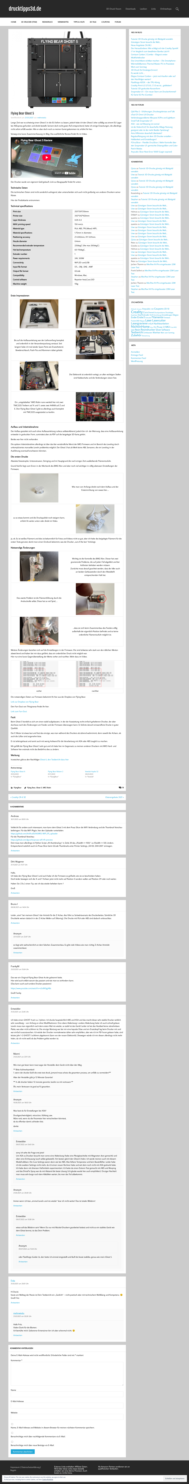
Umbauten (148, 332)
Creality (137, 311)
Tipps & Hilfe (79, 22)
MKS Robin (47, 787)
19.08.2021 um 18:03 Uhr (22, 1102)
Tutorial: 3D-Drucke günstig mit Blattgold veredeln (152, 39)
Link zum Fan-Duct (19, 711)
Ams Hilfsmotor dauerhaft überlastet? (146, 133)
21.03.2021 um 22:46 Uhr (20, 1011)
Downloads (131, 8)
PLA (155, 327)
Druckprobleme (159, 312)
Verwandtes (63, 22)
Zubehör (136, 335)
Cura (145, 312)
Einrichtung (157, 315)
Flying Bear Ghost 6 (18, 771)
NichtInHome (140, 326)
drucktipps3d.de (25, 9)
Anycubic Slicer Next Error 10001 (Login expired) (151, 151)
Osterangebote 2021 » (114, 797)
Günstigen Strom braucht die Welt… (146, 42)
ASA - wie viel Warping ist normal (145, 124)
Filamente (157, 317)
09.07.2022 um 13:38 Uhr (25, 1219)
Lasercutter (159, 320)
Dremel (151, 312)
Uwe (133, 174)
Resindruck (47, 22)
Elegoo (175, 314)
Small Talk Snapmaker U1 (141, 120)
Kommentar (16, 1360)
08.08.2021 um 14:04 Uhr (20, 907)
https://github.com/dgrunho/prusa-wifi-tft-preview (32, 839)
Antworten (15, 850)
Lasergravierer (139, 323)
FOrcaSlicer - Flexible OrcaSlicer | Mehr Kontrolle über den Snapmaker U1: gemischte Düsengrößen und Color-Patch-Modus (154, 145)
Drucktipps (169, 312)
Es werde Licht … (138, 73)
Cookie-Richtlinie (47, 1479)
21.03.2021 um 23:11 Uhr (22, 1056)
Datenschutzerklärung (30, 1467)
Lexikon (143, 8)
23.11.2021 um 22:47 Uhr (22, 936)
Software (165, 329)
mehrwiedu (41, 117)
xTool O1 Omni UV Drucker (142, 114)
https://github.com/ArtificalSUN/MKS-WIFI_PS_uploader (34, 833)
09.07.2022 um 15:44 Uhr (28, 1249)
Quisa (133, 168)
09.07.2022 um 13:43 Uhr (25, 1144)
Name (13, 1390)
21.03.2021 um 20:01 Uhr (20, 1283)
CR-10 (166, 308)
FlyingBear (17, 787)
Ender (134, 317)
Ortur (151, 327)
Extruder (148, 317)
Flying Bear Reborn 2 (55, 771)
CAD (152, 309)
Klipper (142, 321)
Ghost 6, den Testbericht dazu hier (54, 759)
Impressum (15, 1467)
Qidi (132, 330)
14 (123, 787)
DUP (151, 315)
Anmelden (135, 352)
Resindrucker (148, 329)
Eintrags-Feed (137, 355)
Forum (118, 22)
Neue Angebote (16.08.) (141, 45)
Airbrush (133, 309)
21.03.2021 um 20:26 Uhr (22, 1316)
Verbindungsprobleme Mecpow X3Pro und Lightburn (153, 117)
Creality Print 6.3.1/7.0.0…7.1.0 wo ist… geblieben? (151, 85)
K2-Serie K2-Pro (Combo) (141, 94)
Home (13, 22)
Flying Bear (31, 787)
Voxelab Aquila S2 (91, 771)
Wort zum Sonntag (139, 67)
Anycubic (146, 308)
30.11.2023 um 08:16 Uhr (20, 819)
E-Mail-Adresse (17, 1401)
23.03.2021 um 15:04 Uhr (20, 969)
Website (14, 1413)
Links (153, 8)
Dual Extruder (143, 315)
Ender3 (141, 317)
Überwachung (146, 336)
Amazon (139, 309)
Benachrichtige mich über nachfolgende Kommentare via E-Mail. (38, 1436)
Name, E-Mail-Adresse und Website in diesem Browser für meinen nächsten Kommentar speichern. (52, 1427)
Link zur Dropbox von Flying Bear (25, 701)
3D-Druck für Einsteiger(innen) (144, 70)
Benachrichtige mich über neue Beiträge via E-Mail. (32, 1445)
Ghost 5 (39, 787)
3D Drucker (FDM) (29, 22)
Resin (137, 329)
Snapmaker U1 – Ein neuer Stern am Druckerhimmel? (153, 91)
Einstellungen (167, 315)
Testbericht (137, 332)
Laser (148, 320)
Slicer (158, 329)
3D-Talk (93, 22)
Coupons (105, 22)
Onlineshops (166, 8)
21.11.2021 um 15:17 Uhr (19, 864)
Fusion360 (135, 320)
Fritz (13, 1280)
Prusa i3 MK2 (163, 326)
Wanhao (156, 332)
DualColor (134, 315)
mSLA (150, 323)
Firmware (167, 317)
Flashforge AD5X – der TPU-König (145, 82)
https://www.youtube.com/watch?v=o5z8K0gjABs (31, 988)
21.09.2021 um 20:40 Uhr (22, 1193)
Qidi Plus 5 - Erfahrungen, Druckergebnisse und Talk (153, 111)
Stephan (134, 199)
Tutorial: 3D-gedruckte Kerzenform (145, 88)
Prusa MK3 (173, 327)
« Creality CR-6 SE (18, 797)
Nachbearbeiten (161, 323)
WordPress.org (137, 361)
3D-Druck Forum (113, 8)
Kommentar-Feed (138, 358)
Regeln (13, 1470)
